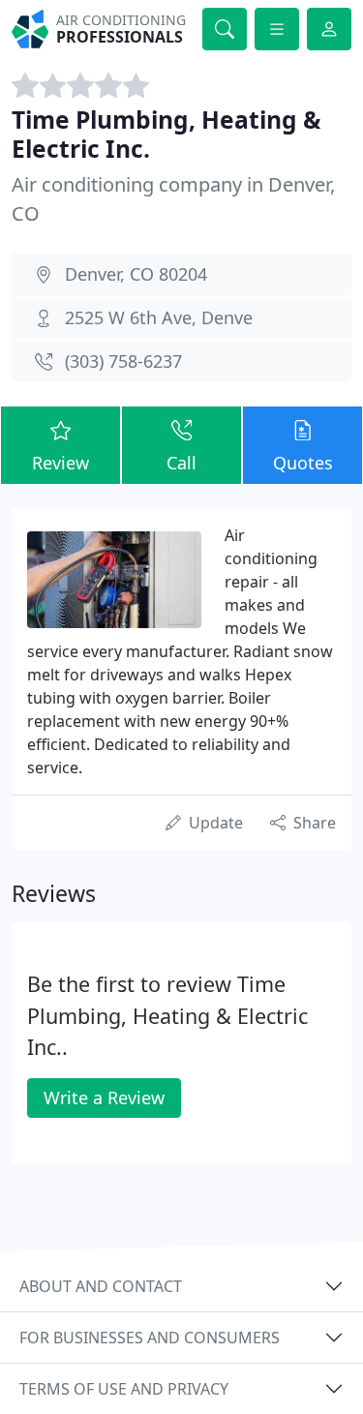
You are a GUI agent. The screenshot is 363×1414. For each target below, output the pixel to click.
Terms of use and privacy (123, 1388)
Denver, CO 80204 (136, 274)
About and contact (100, 1286)
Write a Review (104, 1097)
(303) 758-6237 (123, 361)
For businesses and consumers (149, 1337)
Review (60, 462)
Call (181, 462)
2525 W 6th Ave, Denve (159, 317)
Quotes (303, 462)
